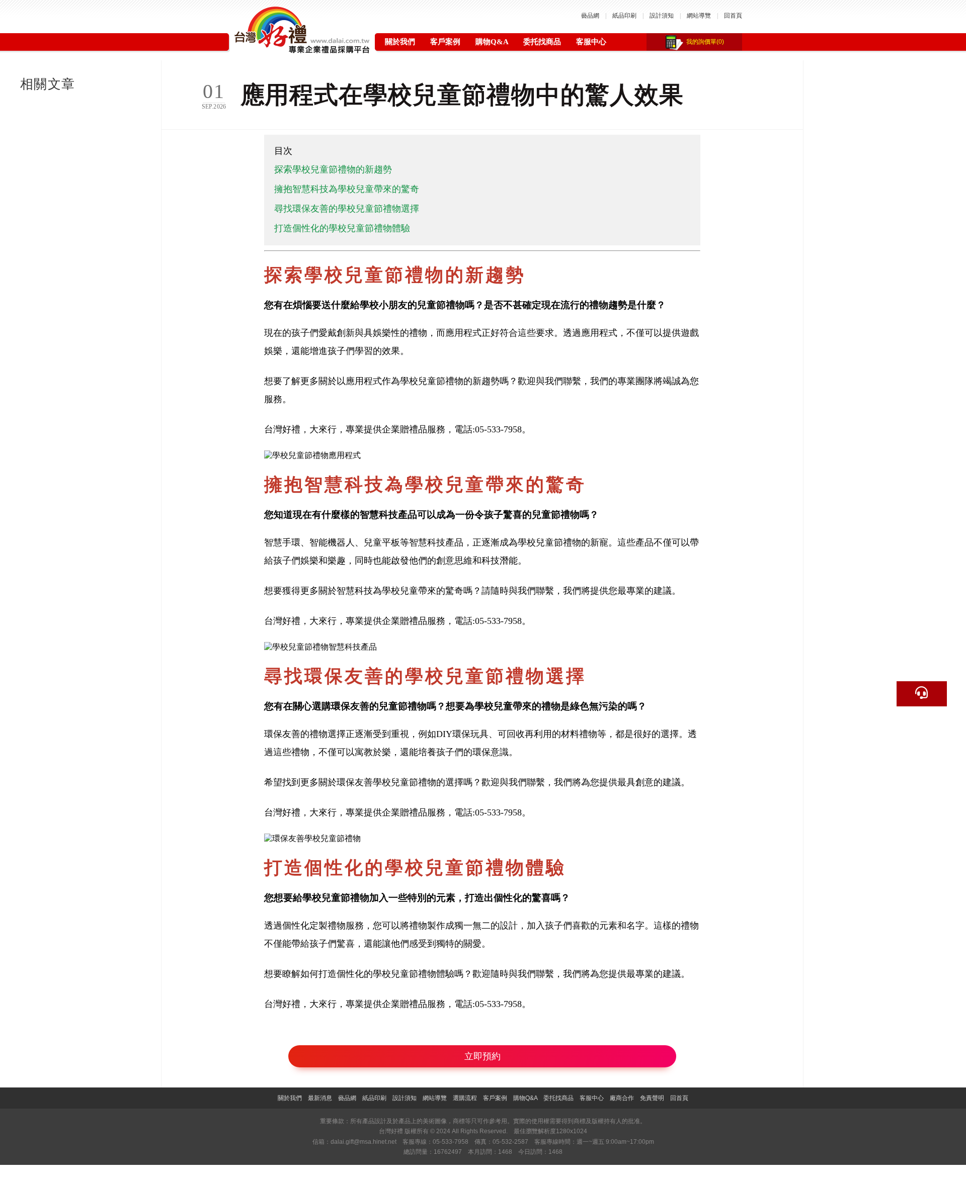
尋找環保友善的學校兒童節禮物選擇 (346, 209)
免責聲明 (652, 1098)
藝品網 (590, 15)
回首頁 (733, 15)
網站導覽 (699, 15)
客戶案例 (445, 42)
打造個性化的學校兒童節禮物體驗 (342, 228)
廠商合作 (622, 1098)
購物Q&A (491, 42)
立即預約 (482, 1056)
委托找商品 (542, 42)
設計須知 (662, 15)
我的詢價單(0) (705, 41)
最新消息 (320, 1098)
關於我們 (400, 42)
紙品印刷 (624, 15)
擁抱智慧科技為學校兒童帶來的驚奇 (346, 189)
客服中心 (591, 42)
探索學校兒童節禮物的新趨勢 (333, 169)
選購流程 (465, 1098)
